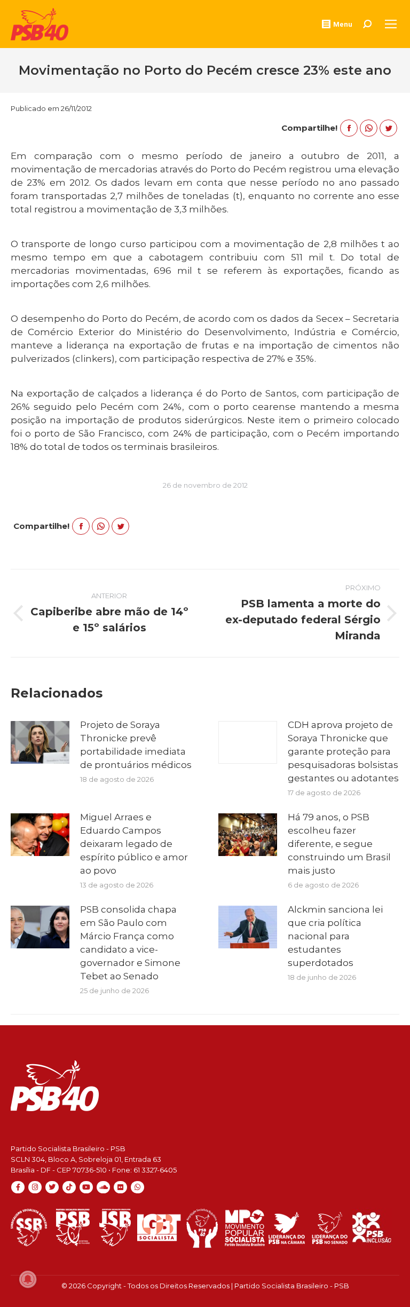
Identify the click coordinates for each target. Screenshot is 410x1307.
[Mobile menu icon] (390, 24)
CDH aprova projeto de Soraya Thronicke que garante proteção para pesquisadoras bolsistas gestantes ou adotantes (343, 751)
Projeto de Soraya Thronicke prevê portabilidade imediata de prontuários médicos (136, 744)
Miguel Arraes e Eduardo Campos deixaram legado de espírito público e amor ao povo (134, 844)
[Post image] (40, 742)
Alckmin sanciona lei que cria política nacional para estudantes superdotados (335, 936)
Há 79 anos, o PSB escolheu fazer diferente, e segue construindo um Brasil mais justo (339, 844)
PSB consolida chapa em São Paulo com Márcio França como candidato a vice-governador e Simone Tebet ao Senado (130, 942)
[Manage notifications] (27, 1279)
